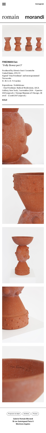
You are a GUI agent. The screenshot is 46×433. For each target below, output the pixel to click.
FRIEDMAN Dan (10, 62)
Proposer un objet (14, 414)
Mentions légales (23, 424)
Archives (26, 414)
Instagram (39, 4)
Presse (35, 414)
